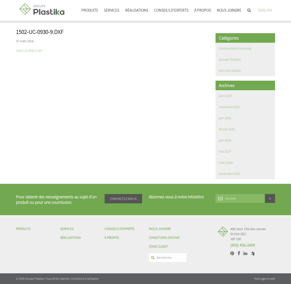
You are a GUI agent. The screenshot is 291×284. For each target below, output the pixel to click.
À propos (202, 10)
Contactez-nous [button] (123, 199)
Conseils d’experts (171, 10)
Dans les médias (230, 70)
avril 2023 (225, 96)
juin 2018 (225, 140)
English (265, 10)
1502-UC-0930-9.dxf (29, 50)
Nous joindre (229, 10)
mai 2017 (225, 151)
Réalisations (136, 10)
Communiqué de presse (235, 48)
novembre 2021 (229, 107)
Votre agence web (264, 279)
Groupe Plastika (230, 59)
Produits (89, 10)
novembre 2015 (229, 174)
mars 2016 (226, 162)
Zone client (158, 246)
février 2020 (227, 129)
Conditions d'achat (164, 237)
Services (111, 10)
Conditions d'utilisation (85, 279)
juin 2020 (225, 118)
